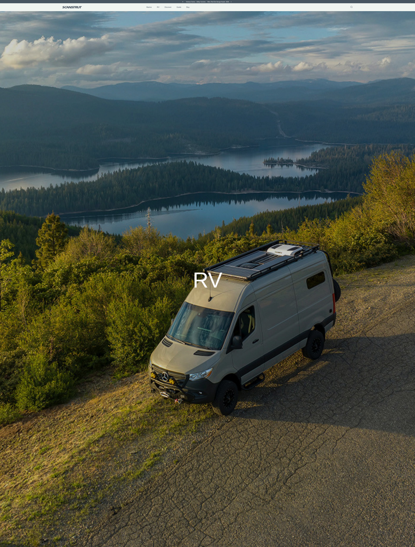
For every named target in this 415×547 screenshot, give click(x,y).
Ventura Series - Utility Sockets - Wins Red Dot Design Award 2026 (208, 2)
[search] (351, 7)
